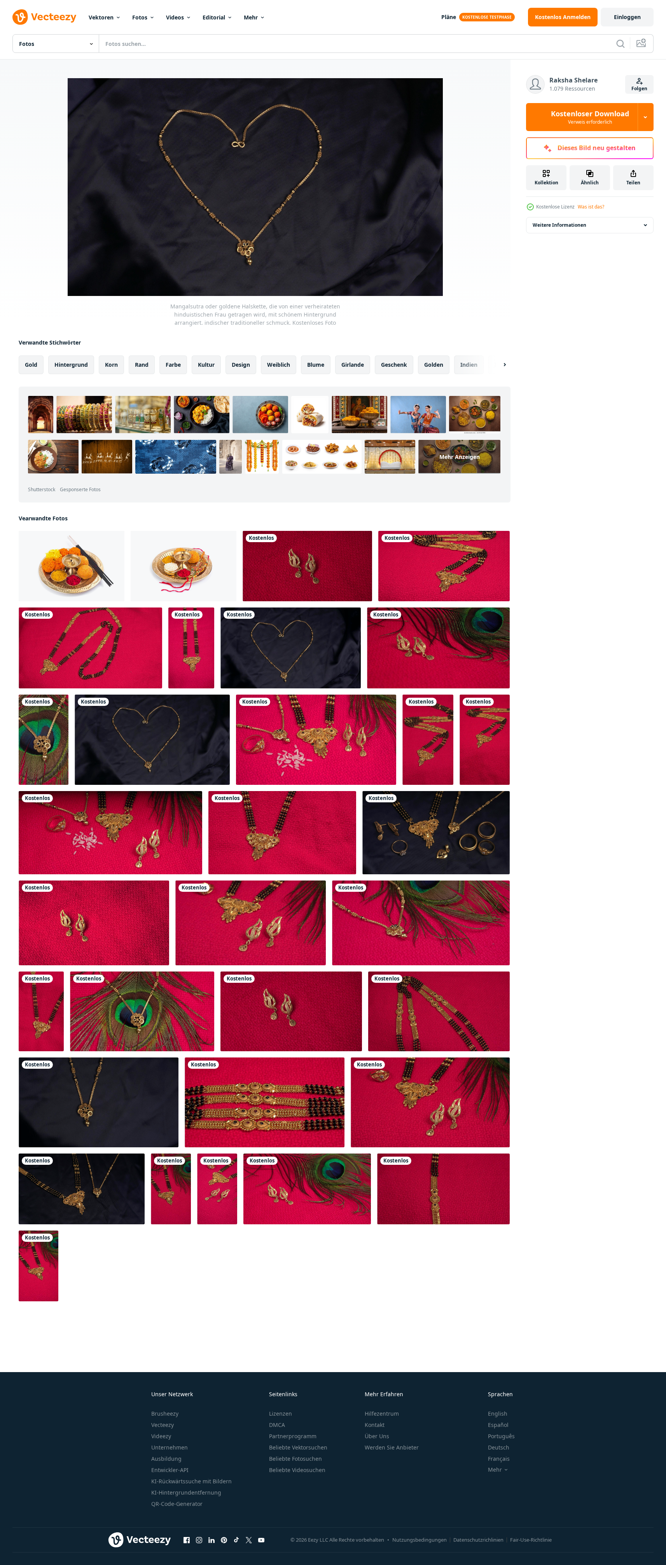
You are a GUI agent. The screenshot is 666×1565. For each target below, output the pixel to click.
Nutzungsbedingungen (419, 1539)
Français (499, 1458)
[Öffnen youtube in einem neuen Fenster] (261, 1540)
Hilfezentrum (382, 1413)
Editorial (214, 17)
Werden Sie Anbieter (392, 1447)
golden (433, 364)
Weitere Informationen (559, 225)
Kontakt (375, 1424)
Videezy (161, 1436)
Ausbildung (166, 1458)
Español (498, 1424)
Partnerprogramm (292, 1436)
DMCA (277, 1424)
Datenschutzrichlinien (478, 1539)
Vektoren (101, 17)
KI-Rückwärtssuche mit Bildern (191, 1481)
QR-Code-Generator (177, 1503)
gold (31, 364)
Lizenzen (280, 1413)
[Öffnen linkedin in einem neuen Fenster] (211, 1540)
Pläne (448, 17)
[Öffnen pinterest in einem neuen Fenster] (224, 1540)
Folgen (639, 88)
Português (501, 1436)
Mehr (251, 17)
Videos (175, 17)
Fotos (139, 17)
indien (468, 364)
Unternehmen (169, 1447)
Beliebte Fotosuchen (295, 1458)
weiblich (278, 364)
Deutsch (498, 1447)
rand (142, 364)
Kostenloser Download (590, 117)
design (241, 364)
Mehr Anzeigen (459, 456)
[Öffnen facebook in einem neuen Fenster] (187, 1540)
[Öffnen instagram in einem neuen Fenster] (199, 1540)
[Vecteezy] (44, 17)
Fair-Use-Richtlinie (531, 1539)
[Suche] (620, 43)
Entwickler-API (170, 1470)
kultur (206, 364)
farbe (173, 364)
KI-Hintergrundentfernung (186, 1492)
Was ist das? (591, 206)
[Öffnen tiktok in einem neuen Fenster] (236, 1540)
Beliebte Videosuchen (297, 1470)
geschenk (394, 364)
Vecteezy (162, 1424)
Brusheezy (164, 1413)
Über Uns (377, 1436)
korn (111, 364)
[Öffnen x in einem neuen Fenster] (249, 1540)
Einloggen (627, 17)
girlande (352, 364)
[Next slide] (498, 364)
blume (315, 364)
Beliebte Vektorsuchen (298, 1447)
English (497, 1413)
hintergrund (71, 364)
